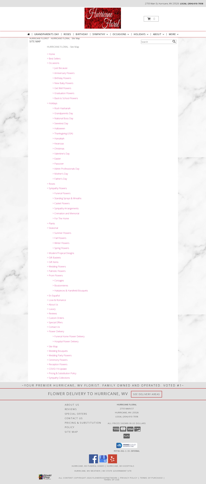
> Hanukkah (58, 138)
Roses (67, 34)
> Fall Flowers (59, 238)
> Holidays (52, 103)
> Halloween (59, 128)
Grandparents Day (46, 34)
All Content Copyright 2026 (75, 478)
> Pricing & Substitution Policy (61, 373)
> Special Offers (55, 322)
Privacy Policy (128, 478)
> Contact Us (53, 326)
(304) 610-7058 (195, 3)
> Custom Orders (55, 317)
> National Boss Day (63, 118)
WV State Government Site (117, 471)
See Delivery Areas (146, 394)
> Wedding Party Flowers (59, 355)
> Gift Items (52, 262)
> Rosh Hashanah (61, 108)
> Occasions (53, 63)
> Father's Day (60, 178)
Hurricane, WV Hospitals (120, 466)
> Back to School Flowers (65, 98)
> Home (51, 54)
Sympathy (98, 34)
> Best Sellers (54, 58)
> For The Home (61, 218)
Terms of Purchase (151, 478)
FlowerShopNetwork (105, 478)
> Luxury (51, 309)
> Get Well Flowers (62, 88)
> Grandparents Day (63, 113)
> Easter (57, 158)
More (172, 34)
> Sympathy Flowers (57, 188)
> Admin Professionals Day (66, 168)
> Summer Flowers (62, 233)
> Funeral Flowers (61, 193)
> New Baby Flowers (63, 83)
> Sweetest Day (60, 123)
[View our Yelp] (112, 462)
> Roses (51, 183)
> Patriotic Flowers (56, 271)
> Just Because (60, 68)
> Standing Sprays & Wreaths (67, 198)
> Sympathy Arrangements (66, 208)
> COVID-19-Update (57, 368)
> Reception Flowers (57, 364)
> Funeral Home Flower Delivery (69, 336)
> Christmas (58, 148)
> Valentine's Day (61, 153)
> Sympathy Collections (58, 377)
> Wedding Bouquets (57, 350)
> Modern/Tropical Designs (60, 253)
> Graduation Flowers (63, 93)
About (157, 34)
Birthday (82, 34)
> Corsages (58, 280)
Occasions (119, 34)
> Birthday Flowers (62, 78)
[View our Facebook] (93, 462)
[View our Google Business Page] (103, 462)
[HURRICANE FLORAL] (102, 18)
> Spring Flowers (61, 248)
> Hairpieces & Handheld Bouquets (70, 290)
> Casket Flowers (61, 203)
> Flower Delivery (55, 331)
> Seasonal (52, 227)
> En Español (53, 295)
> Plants (51, 223)
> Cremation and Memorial (66, 213)
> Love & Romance (56, 300)
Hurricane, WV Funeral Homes (88, 466)
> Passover (58, 163)
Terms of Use (112, 479)
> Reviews (52, 313)
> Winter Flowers (61, 243)
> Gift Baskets (54, 257)
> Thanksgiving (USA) (63, 133)
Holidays (139, 34)
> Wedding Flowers (56, 266)
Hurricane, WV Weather (87, 471)
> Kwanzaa (58, 143)
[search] (174, 41)
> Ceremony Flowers (57, 359)
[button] (151, 19)
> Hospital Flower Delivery (65, 341)
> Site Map (52, 346)
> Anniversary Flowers (64, 73)
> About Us (52, 304)
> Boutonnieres (60, 285)
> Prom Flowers (55, 275)
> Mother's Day (60, 173)
